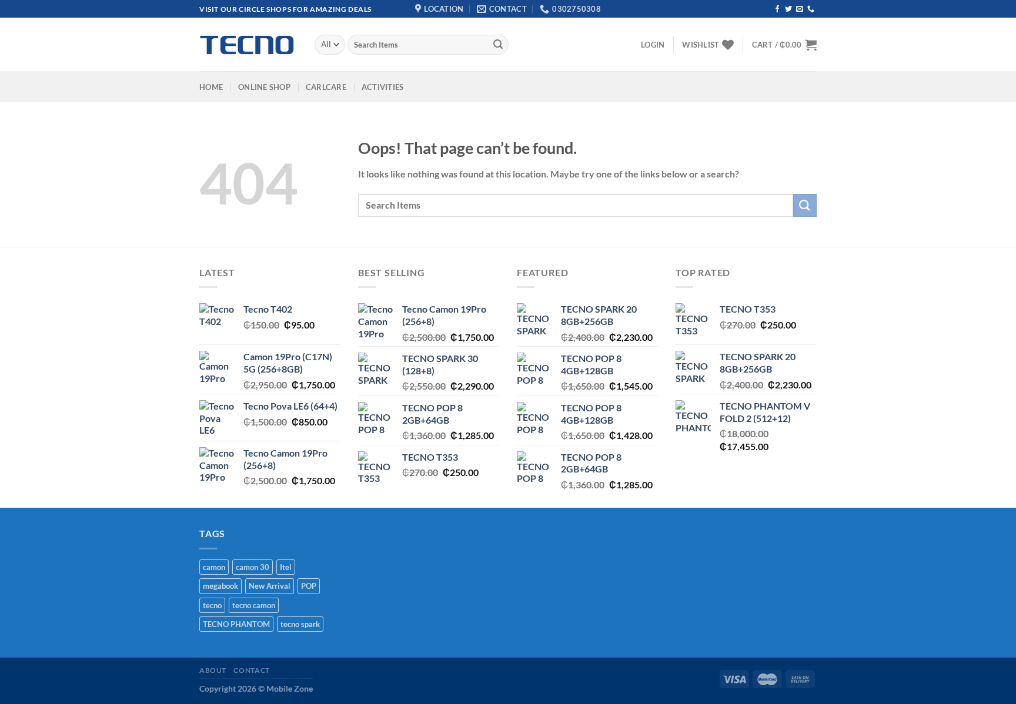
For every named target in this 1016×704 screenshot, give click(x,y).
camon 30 (252, 567)
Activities (383, 87)
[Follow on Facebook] (777, 9)
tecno (212, 605)
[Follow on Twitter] (788, 9)
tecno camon (253, 605)
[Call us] (810, 9)
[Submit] (498, 45)
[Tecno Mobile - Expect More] (248, 45)
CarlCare (326, 87)
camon (214, 567)
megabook (220, 586)
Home (211, 87)
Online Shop (264, 87)
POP (308, 586)
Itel (286, 567)
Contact (251, 670)
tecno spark (300, 624)
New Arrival (269, 586)
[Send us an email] (799, 9)
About (212, 670)
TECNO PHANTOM (236, 624)
